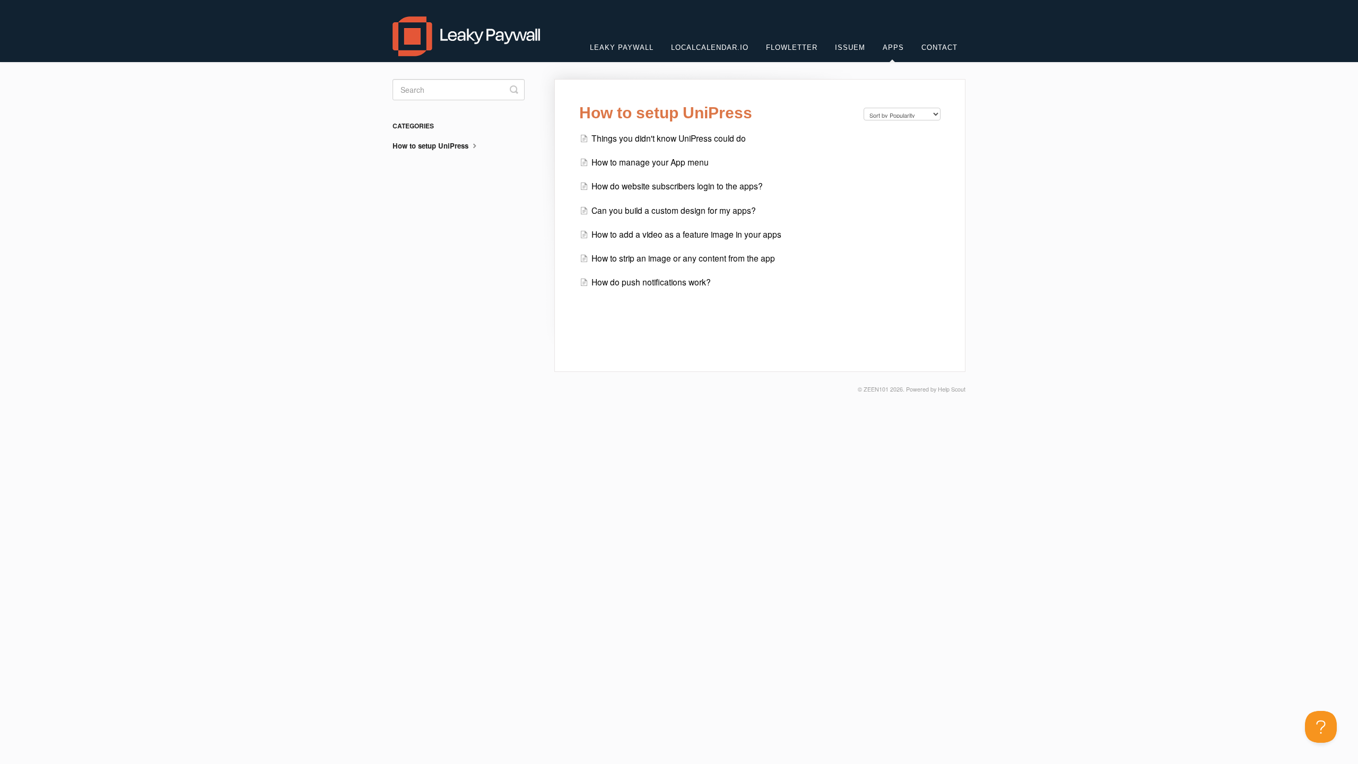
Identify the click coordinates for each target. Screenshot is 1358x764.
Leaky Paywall (622, 47)
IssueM (850, 47)
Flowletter (791, 47)
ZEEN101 (876, 389)
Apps (893, 47)
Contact (939, 47)
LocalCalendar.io (709, 47)
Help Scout (951, 389)
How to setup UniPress (432, 146)
